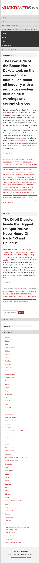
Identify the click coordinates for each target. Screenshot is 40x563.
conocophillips (32, 164)
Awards (4, 33)
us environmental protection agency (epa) (16, 301)
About (4, 21)
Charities (7, 351)
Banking (7, 341)
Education (7, 384)
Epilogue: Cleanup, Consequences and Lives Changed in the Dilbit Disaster (18, 257)
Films (3, 41)
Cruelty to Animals (10, 374)
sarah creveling (18, 195)
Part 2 (15, 255)
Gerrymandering (9, 414)
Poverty (7, 477)
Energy (23, 159)
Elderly (7, 387)
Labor (6, 437)
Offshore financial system (11, 460)
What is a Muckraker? (9, 49)
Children (7, 357)
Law (6, 440)
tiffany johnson (13, 200)
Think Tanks (8, 520)
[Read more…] (7, 153)
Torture (7, 524)
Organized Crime (9, 467)
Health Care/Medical (10, 420)
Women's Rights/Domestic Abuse (13, 542)
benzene (5, 291)
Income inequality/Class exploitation (14, 430)
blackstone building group (18, 164)
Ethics (5, 162)
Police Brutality (9, 470)
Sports (6, 507)
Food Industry (8, 407)
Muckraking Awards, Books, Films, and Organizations (19, 29)
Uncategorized (9, 535)
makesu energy (14, 179)
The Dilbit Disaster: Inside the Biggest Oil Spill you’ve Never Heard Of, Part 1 (18, 252)
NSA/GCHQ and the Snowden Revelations (16, 457)
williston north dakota (10, 202)
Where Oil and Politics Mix (16, 140)
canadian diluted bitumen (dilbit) (18, 291)
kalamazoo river (8, 294)
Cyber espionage (9, 377)
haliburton (13, 174)
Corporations (8, 367)
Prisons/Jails (8, 480)
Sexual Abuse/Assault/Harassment (14, 500)
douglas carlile (23, 167)
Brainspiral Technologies (18, 557)
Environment (30, 159)
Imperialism (8, 427)
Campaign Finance (10, 347)
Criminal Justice (9, 371)
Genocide (7, 410)
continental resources (10, 167)
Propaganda (8, 484)
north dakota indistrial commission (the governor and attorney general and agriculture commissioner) (18, 187)
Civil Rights (8, 361)
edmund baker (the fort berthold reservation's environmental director (20, 169)
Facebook (7, 400)
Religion (7, 494)
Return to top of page (21, 551)
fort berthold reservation (17, 172)
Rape (6, 490)
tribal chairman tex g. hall (27, 200)
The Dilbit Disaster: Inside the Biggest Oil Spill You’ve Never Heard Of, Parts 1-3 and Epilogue (19, 231)
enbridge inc (32, 291)
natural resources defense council (14, 184)
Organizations (6, 45)
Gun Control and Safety (11, 417)
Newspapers (8, 454)
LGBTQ (7, 444)
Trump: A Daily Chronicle (10, 25)
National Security (9, 450)
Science (7, 497)
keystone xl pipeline (20, 294)
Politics (9, 162)
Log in (29, 557)
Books (4, 37)
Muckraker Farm (20, 7)
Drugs (6, 381)
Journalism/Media (9, 434)
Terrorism (7, 514)
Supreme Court (9, 510)
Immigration (8, 424)
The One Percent (9, 517)
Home (4, 17)
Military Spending (10, 447)
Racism (7, 487)
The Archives (6, 324)
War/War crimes (9, 539)
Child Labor (8, 354)
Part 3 (20, 255)
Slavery (7, 504)
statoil (25, 195)
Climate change (9, 364)
